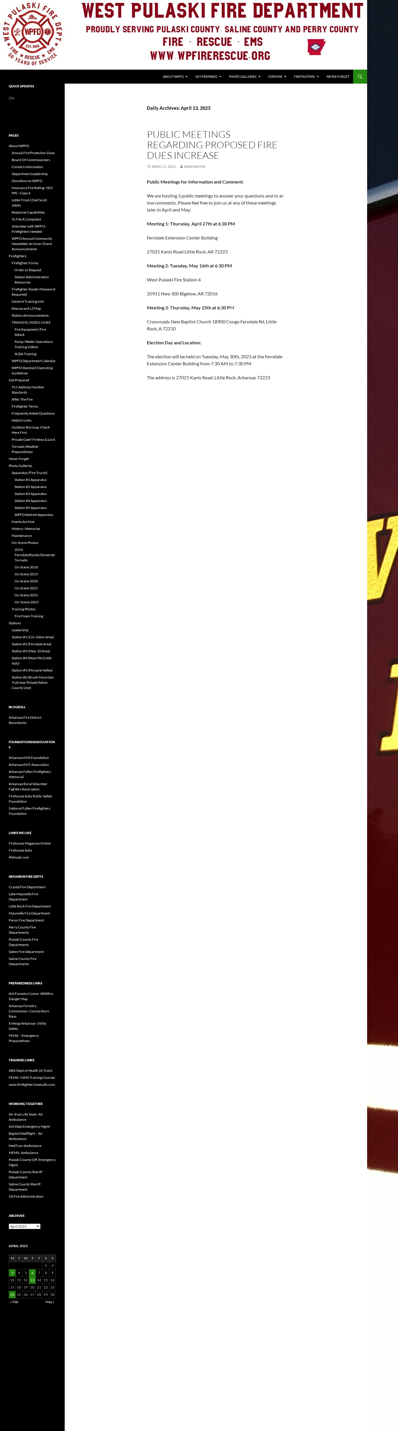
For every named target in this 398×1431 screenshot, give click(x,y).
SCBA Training (25, 354)
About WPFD (173, 76)
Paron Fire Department (26, 920)
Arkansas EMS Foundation (29, 757)
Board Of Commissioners (31, 160)
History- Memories (26, 528)
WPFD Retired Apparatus (34, 514)
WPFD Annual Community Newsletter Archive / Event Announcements (32, 243)
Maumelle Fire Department (29, 913)
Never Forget (338, 76)
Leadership (20, 630)
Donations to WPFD (27, 181)
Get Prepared (206, 76)
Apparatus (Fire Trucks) (29, 472)
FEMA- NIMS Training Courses (32, 1077)
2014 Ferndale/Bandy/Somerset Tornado (35, 554)
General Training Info (28, 301)
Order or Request (28, 270)
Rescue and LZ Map (26, 308)
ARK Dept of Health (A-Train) (30, 1070)
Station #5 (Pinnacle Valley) (32, 670)
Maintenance (22, 535)
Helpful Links (21, 420)
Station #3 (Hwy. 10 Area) (31, 651)
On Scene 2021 (26, 588)
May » (49, 1302)
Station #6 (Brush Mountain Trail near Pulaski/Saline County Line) (33, 682)
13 (32, 1280)
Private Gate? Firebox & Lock (33, 439)
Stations (275, 76)
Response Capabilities (28, 212)
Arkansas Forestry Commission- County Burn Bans (29, 1011)
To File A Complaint (26, 219)
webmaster (194, 166)
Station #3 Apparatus (31, 493)
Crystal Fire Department (27, 887)
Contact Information (27, 167)
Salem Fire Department (26, 951)
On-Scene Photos (25, 542)
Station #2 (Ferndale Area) (32, 644)
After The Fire (22, 399)
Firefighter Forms (25, 263)
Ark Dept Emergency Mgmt (29, 1126)
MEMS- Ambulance (23, 1152)
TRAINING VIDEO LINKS (31, 322)
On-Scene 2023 (26, 602)
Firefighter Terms (25, 406)
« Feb (14, 1302)
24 (12, 1294)
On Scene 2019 (26, 574)
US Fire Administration (26, 1196)
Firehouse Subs (20, 850)
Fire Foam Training (29, 616)
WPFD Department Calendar (34, 361)
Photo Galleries (242, 76)
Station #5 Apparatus (31, 507)
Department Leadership (30, 174)
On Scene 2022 (26, 595)
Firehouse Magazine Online (30, 843)
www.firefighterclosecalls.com (32, 1084)
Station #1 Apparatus (31, 479)
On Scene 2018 (26, 567)
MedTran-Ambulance (25, 1145)
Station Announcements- (31, 315)
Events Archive (23, 521)
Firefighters (304, 76)
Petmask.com (19, 857)
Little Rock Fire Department (30, 906)
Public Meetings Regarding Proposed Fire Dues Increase (212, 144)
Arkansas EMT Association (29, 764)
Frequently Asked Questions (33, 413)
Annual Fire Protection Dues (33, 153)
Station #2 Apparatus (31, 486)
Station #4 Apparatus (31, 500)
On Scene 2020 (26, 581)
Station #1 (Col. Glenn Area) (33, 637)
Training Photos (24, 609)
